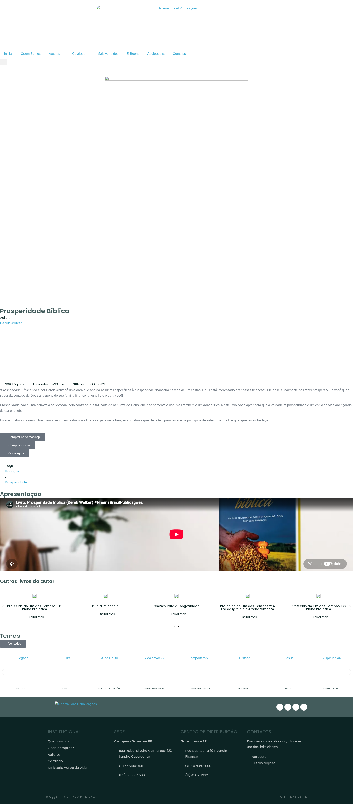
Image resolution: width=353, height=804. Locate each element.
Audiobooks (156, 53)
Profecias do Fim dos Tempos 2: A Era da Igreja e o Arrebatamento (247, 607)
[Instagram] (279, 707)
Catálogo (78, 53)
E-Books (133, 53)
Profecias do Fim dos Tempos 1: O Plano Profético (34, 607)
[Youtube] (303, 707)
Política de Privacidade (293, 797)
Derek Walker (11, 323)
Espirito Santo (331, 688)
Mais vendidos (107, 53)
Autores (54, 53)
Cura (65, 688)
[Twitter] (295, 707)
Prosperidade (16, 482)
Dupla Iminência (105, 606)
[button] (3, 62)
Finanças (12, 471)
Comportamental (199, 688)
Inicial (8, 53)
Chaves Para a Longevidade (176, 606)
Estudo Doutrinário (109, 688)
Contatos (179, 53)
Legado (21, 688)
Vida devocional (154, 688)
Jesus (287, 688)
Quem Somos (31, 53)
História (243, 688)
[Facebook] (287, 707)
